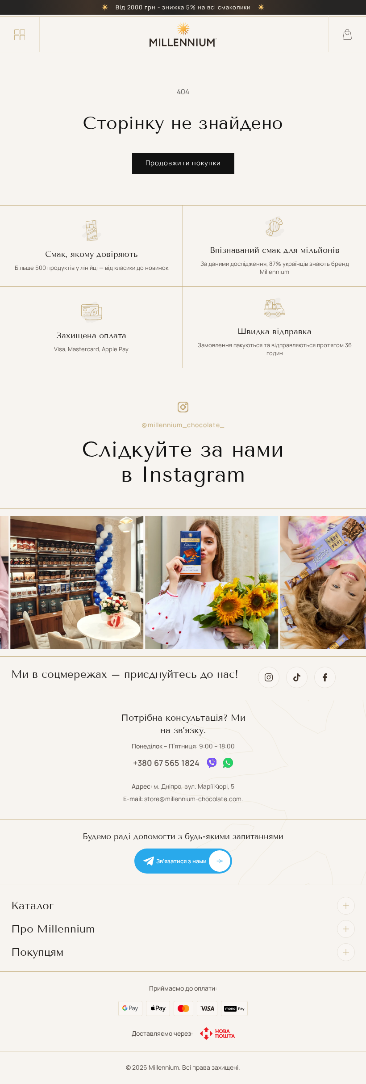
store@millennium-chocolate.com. (193, 798)
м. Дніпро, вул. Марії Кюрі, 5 (194, 786)
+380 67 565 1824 (166, 762)
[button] (19, 35)
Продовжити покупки (183, 163)
